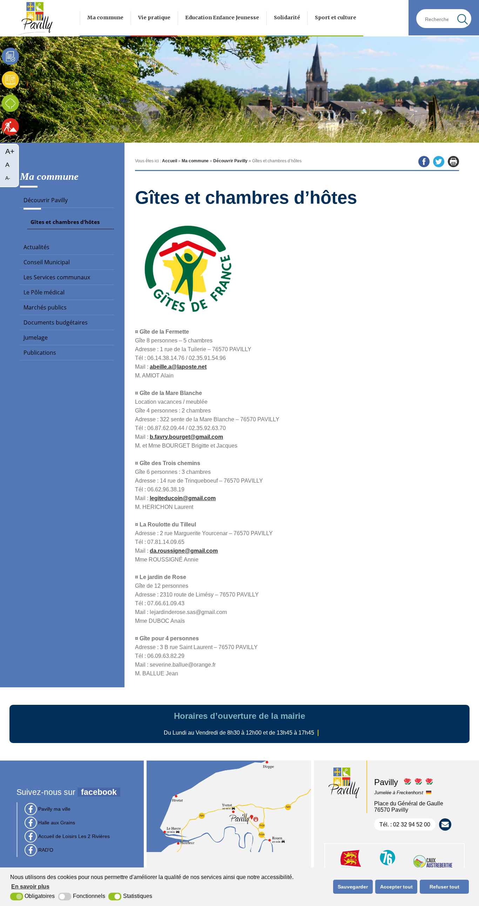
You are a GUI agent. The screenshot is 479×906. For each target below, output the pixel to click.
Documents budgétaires (55, 322)
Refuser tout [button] (444, 887)
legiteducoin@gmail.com (183, 498)
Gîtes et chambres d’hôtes (65, 221)
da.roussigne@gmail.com (184, 551)
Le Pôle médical (44, 292)
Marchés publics (45, 307)
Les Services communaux (56, 277)
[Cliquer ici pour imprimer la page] (453, 161)
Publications (39, 352)
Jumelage (35, 337)
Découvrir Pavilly (45, 200)
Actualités (36, 247)
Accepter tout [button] (396, 887)
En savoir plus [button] (30, 887)
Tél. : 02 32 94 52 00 (404, 824)
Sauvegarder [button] (353, 887)
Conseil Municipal (46, 262)
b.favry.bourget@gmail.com (186, 437)
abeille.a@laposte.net (178, 367)
